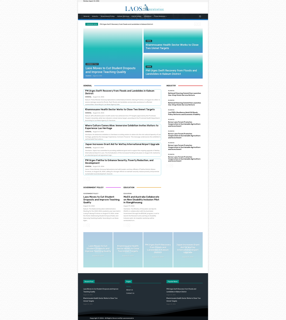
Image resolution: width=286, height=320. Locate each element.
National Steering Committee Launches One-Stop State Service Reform (184, 94)
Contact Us (130, 293)
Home (128, 286)
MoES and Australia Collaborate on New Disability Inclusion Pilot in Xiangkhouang (141, 199)
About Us (129, 290)
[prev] (195, 24)
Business (171, 90)
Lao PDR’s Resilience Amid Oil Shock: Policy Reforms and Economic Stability (184, 113)
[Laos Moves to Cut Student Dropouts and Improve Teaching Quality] (112, 53)
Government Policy (92, 64)
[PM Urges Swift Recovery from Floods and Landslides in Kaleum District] (173, 66)
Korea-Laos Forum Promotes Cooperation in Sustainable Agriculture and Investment (184, 124)
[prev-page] (84, 178)
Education (127, 193)
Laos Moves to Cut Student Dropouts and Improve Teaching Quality (101, 199)
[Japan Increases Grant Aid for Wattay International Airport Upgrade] (188, 249)
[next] (199, 24)
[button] (200, 16)
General (148, 41)
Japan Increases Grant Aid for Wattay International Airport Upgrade (126, 24)
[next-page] (88, 178)
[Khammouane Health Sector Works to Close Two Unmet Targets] (173, 40)
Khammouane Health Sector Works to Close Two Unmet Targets (120, 109)
